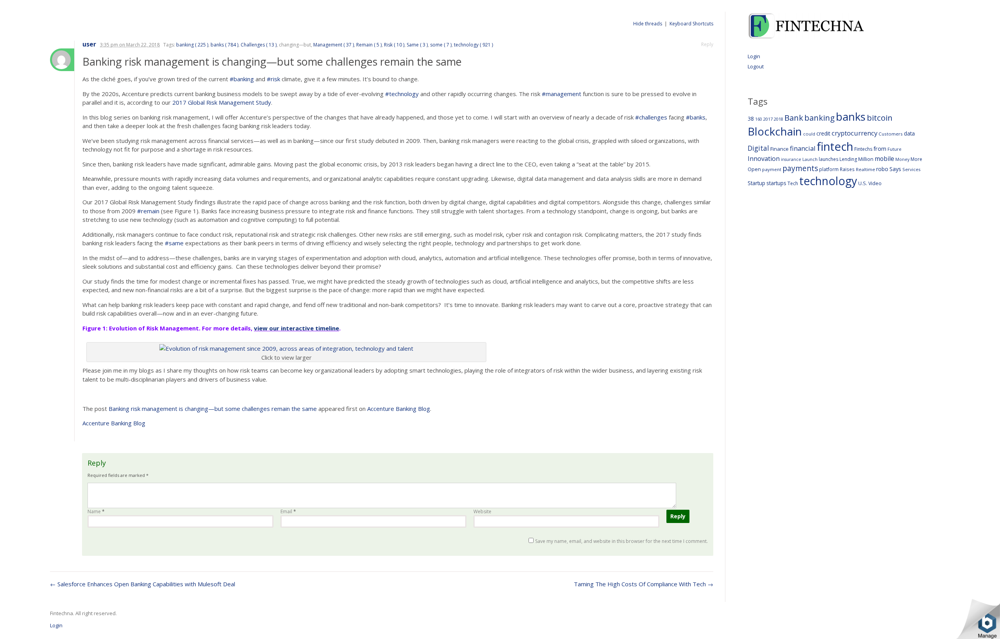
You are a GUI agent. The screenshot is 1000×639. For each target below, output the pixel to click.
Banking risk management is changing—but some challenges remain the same (213, 408)
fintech (835, 146)
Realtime (865, 169)
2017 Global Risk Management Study (221, 102)
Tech (793, 183)
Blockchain (775, 131)
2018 (778, 119)
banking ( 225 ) (192, 44)
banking (819, 117)
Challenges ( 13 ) (259, 44)
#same (174, 243)
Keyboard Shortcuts (691, 23)
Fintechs (863, 149)
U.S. (862, 183)
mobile (884, 158)
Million (865, 159)
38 (751, 118)
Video (875, 183)
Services (911, 169)
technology (828, 180)
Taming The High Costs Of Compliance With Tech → (643, 584)
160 (758, 119)
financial (803, 148)
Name (96, 511)
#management (561, 94)
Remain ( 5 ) (369, 44)
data (909, 133)
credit (823, 133)
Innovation (764, 158)
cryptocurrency (854, 133)
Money (902, 159)
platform (829, 169)
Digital (758, 148)
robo (882, 169)
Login (754, 56)
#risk (273, 79)
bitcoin (880, 117)
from (879, 148)
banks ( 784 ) (224, 44)
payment (771, 169)
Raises (847, 169)
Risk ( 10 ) (394, 44)
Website (482, 511)
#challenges (651, 117)
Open (754, 169)
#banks (695, 117)
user (89, 44)
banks (851, 116)
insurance (791, 159)
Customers (891, 134)
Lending (848, 159)
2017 (768, 119)
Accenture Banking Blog (398, 408)
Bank (793, 117)
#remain (148, 211)
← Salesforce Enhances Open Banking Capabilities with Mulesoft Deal (142, 584)
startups (776, 183)
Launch (810, 159)
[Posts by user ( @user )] (62, 59)
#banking (242, 79)
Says (895, 169)
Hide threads (647, 23)
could (809, 134)
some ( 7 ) (441, 44)
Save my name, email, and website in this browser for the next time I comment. (621, 541)
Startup (756, 183)
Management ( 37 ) (333, 44)
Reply (707, 44)
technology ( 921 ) (473, 44)
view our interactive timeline (296, 328)
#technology (402, 94)
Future (895, 149)
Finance (779, 148)
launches (828, 159)
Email (288, 511)
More (916, 159)
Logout (756, 66)
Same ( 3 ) (417, 44)
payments (800, 168)
